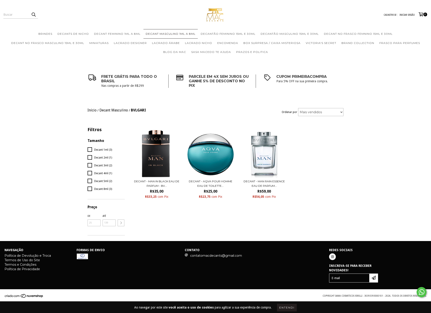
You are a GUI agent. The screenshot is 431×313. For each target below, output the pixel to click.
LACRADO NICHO (198, 43)
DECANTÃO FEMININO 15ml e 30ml (228, 33)
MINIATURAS (99, 43)
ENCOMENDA (227, 43)
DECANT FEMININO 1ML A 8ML (117, 33)
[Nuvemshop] (24, 297)
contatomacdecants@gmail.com (216, 256)
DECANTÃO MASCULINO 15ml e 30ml (290, 33)
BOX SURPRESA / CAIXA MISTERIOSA (272, 43)
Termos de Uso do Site (22, 260)
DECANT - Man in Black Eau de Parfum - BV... (156, 183)
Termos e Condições (20, 265)
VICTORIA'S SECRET (321, 43)
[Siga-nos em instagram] (332, 256)
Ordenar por (289, 112)
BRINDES (45, 33)
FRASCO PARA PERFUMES (399, 43)
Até (104, 216)
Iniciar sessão (407, 15)
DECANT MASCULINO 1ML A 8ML (171, 33)
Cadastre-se (390, 15)
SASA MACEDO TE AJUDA (211, 52)
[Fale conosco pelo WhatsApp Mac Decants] (422, 292)
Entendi (287, 307)
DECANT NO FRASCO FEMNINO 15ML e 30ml (358, 33)
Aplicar (121, 223)
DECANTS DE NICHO (73, 33)
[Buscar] (33, 15)
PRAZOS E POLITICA (252, 52)
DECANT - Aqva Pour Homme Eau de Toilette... (210, 183)
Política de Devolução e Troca (27, 256)
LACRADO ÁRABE (166, 43)
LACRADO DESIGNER (130, 43)
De (89, 216)
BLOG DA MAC (174, 52)
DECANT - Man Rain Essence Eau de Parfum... (264, 183)
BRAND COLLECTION (357, 43)
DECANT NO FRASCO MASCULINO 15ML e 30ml (47, 43)
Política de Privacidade (22, 269)
